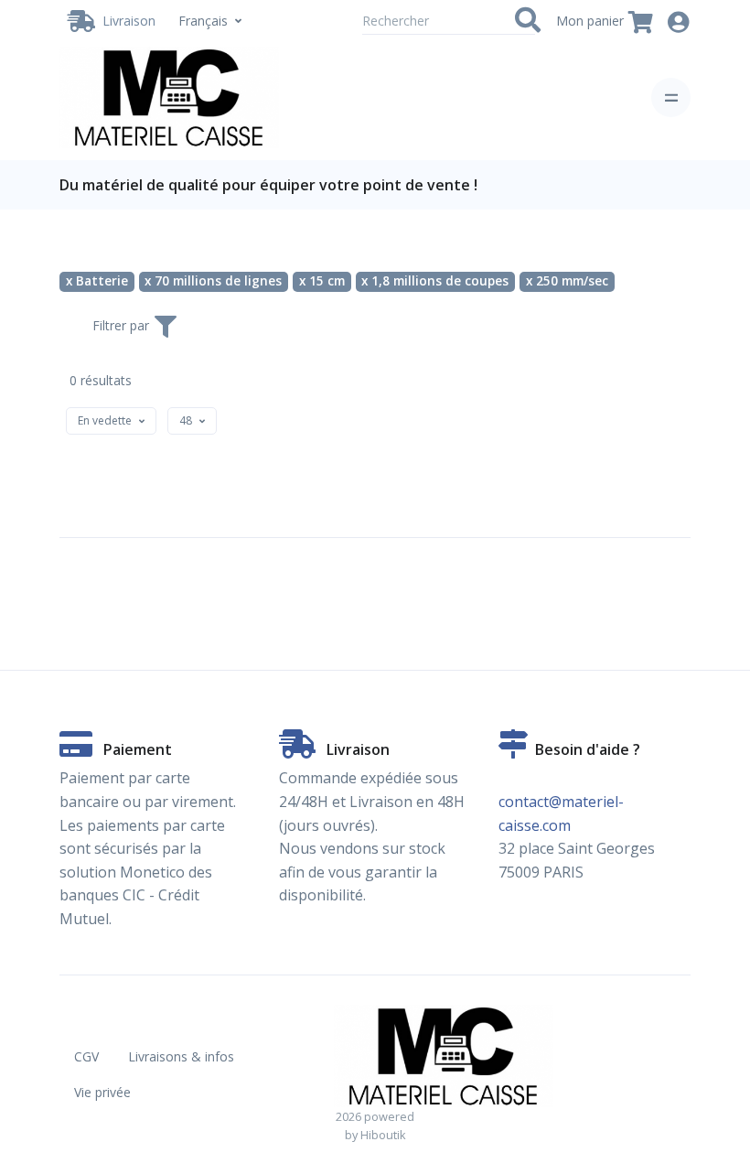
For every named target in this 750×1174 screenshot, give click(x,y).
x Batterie (97, 281)
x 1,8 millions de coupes (435, 281)
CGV (86, 1056)
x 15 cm (322, 281)
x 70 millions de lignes (213, 281)
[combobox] (111, 421)
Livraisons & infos (181, 1056)
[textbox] (105, 420)
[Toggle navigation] (671, 97)
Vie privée (102, 1092)
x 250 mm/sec (567, 281)
